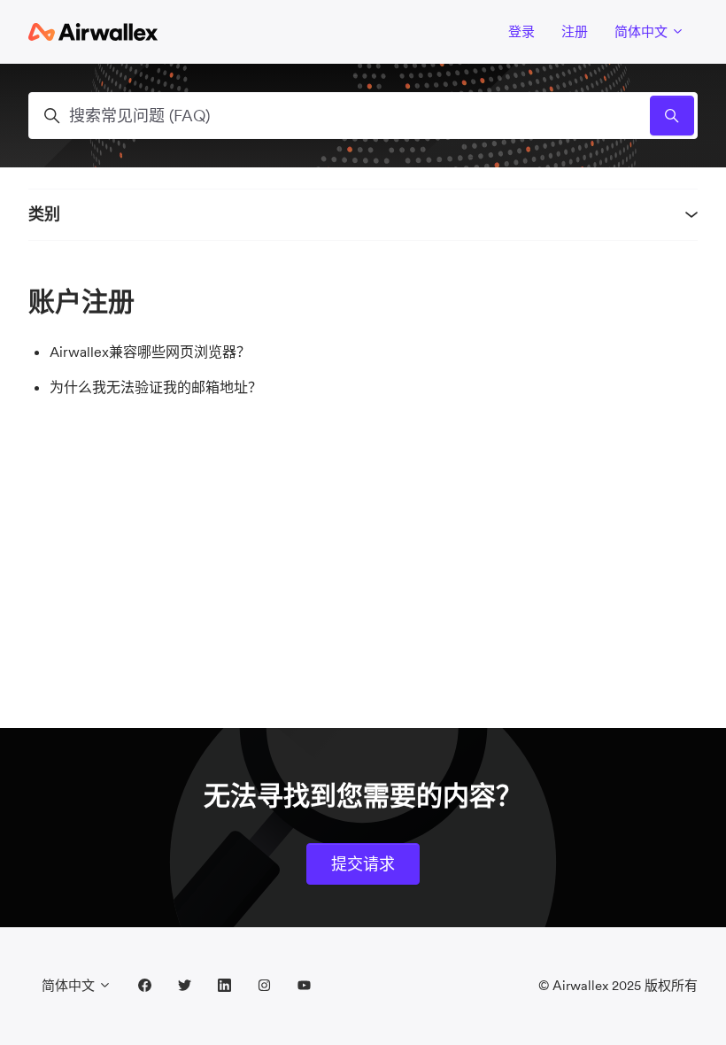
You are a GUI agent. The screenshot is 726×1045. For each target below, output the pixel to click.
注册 (574, 31)
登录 (521, 31)
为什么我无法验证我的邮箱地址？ (156, 387)
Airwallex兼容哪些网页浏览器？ (150, 351)
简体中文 (642, 31)
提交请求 (363, 864)
